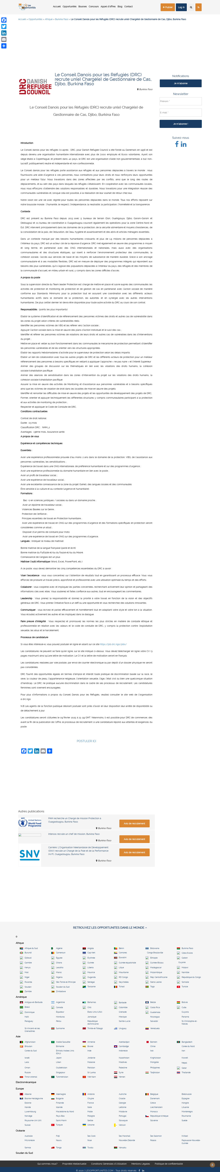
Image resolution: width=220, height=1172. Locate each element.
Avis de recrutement (134, 823)
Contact (128, 6)
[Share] (4, 46)
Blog (120, 6)
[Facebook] (4, 20)
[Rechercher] (191, 7)
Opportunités (70, 6)
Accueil (57, 6)
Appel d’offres (108, 6)
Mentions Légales (140, 1163)
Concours (94, 6)
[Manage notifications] (212, 1164)
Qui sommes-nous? (47, 1163)
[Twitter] (4, 26)
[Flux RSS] (198, 7)
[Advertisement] (110, 46)
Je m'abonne (180, 83)
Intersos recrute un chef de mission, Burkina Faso (74, 834)
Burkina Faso (61, 19)
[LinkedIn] (4, 33)
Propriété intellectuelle (74, 1163)
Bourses (82, 6)
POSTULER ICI (86, 741)
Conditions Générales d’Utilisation (109, 1163)
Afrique (49, 19)
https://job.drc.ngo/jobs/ (113, 644)
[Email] (4, 39)
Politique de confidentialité (169, 1163)
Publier (169, 7)
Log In (181, 7)
